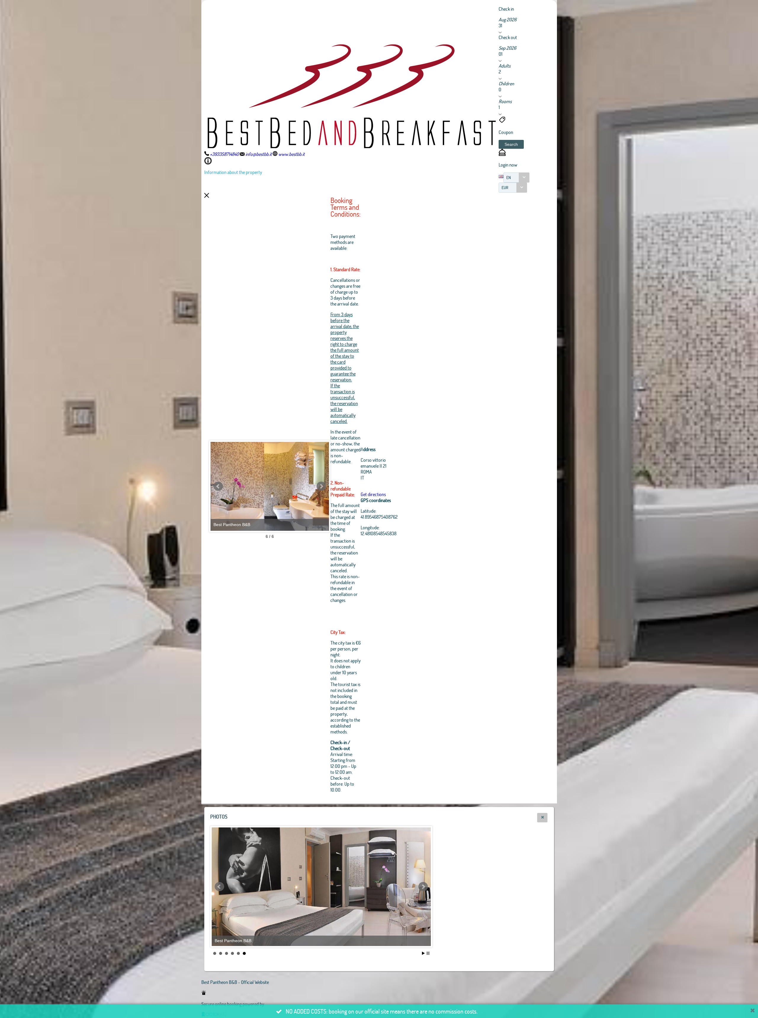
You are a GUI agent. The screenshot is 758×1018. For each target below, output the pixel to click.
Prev (218, 486)
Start (423, 953)
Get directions (373, 494)
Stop (428, 953)
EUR (505, 187)
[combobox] (516, 177)
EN (508, 177)
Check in (506, 9)
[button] (511, 144)
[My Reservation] (502, 154)
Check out (508, 37)
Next (321, 486)
